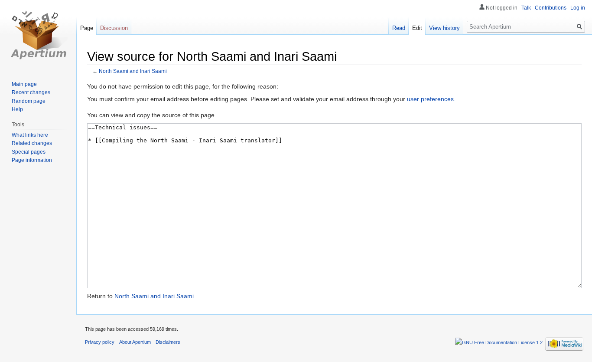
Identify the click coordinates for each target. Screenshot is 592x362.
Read (398, 28)
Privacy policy (99, 342)
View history (444, 28)
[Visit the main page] (38, 34)
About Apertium (135, 342)
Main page (24, 84)
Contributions (550, 8)
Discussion (114, 28)
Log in (577, 8)
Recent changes (31, 92)
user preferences (430, 98)
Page (86, 28)
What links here (30, 135)
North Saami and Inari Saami (133, 71)
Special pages (29, 152)
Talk (526, 8)
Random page (29, 101)
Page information (32, 160)
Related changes (32, 143)
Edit (417, 28)
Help (17, 109)
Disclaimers (168, 342)
